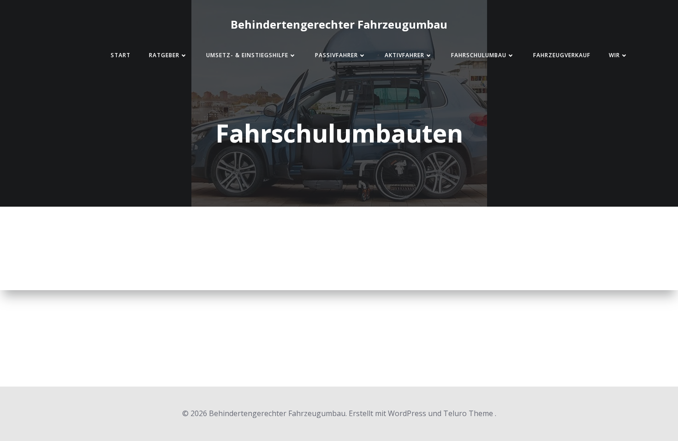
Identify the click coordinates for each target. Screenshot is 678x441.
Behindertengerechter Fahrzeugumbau (339, 24)
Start (121, 55)
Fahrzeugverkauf (561, 55)
